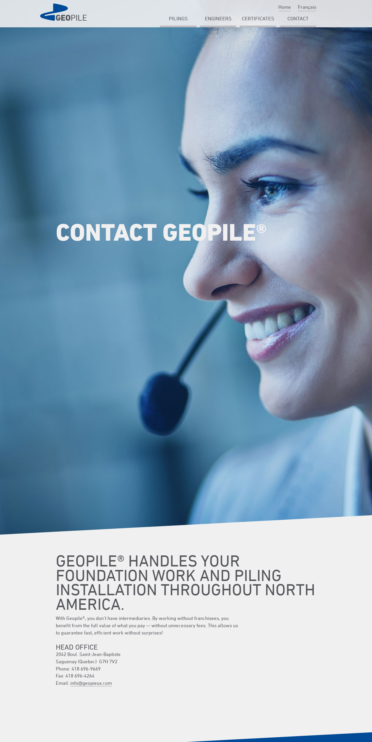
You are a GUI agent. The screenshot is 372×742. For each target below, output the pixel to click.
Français (307, 7)
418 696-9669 (86, 668)
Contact (298, 18)
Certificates (258, 18)
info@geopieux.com (91, 683)
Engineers (218, 18)
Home (284, 7)
